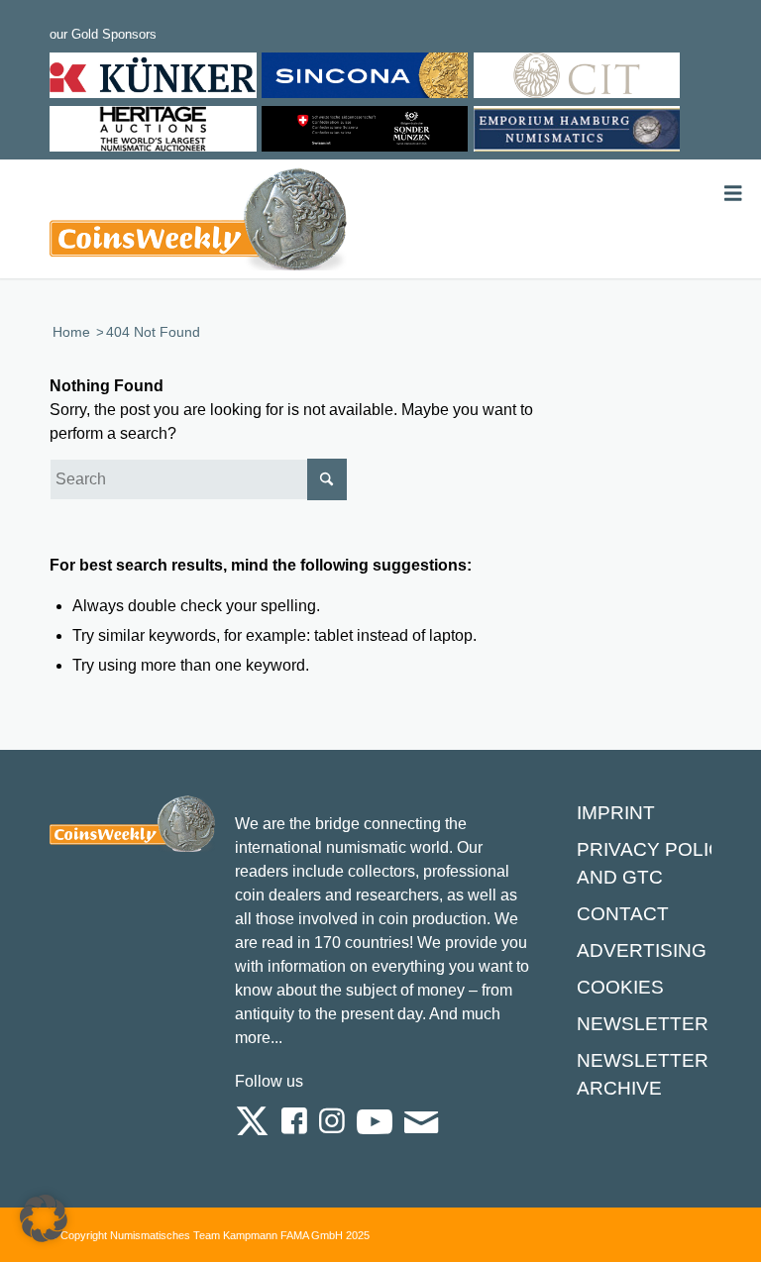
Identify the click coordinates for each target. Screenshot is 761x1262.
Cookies (620, 987)
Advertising (642, 950)
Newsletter (642, 1023)
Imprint (616, 812)
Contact (623, 913)
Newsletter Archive (642, 1074)
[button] (43, 1218)
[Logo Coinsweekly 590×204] (198, 222)
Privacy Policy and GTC (656, 863)
